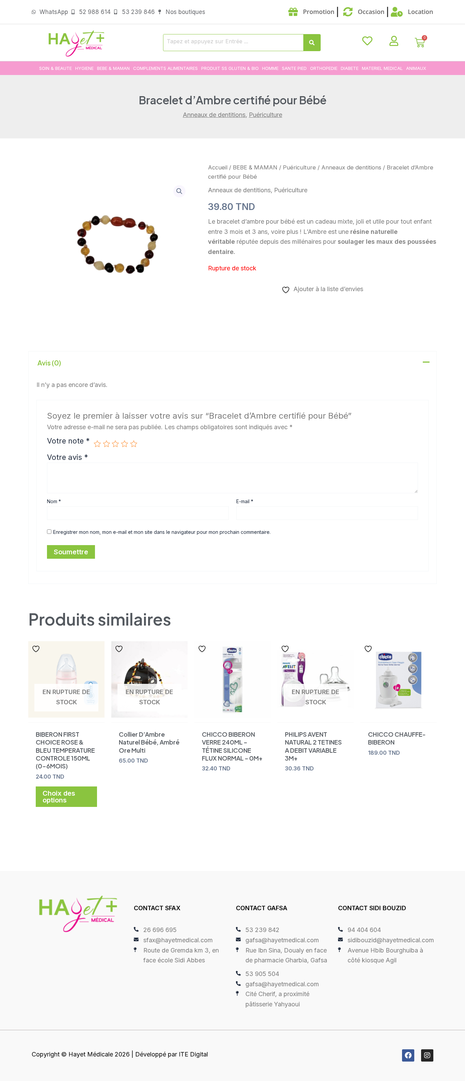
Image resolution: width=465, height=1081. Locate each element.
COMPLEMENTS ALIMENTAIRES (165, 68)
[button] (179, 191)
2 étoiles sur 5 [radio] (106, 444)
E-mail (244, 501)
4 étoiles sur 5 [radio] (124, 444)
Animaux (416, 68)
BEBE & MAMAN (113, 68)
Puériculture (265, 114)
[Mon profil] (394, 41)
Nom (54, 501)
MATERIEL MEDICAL (382, 68)
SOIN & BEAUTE (55, 68)
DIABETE (349, 68)
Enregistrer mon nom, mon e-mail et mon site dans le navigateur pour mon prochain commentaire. (162, 532)
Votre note (68, 441)
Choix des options (59, 796)
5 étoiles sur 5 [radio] (134, 444)
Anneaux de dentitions (214, 114)
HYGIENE (84, 68)
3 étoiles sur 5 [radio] (115, 444)
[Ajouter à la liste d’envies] (37, 649)
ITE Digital (193, 1054)
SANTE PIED (294, 68)
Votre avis (67, 457)
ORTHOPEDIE (323, 68)
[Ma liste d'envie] (367, 41)
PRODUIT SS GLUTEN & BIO (230, 68)
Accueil (217, 167)
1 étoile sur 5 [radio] (97, 444)
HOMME (270, 68)
